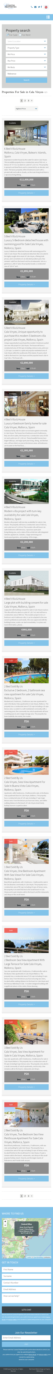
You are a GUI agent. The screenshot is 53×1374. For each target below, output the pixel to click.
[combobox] (26, 41)
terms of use (32, 1354)
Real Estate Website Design (36, 1369)
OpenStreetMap (38, 1257)
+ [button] (5, 1221)
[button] (7, 133)
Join (26, 1343)
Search (26, 80)
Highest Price (21, 108)
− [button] (5, 1225)
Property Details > (26, 192)
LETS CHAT (26, 1309)
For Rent (26, 35)
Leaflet (29, 1257)
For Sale (13, 35)
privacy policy (12, 1319)
